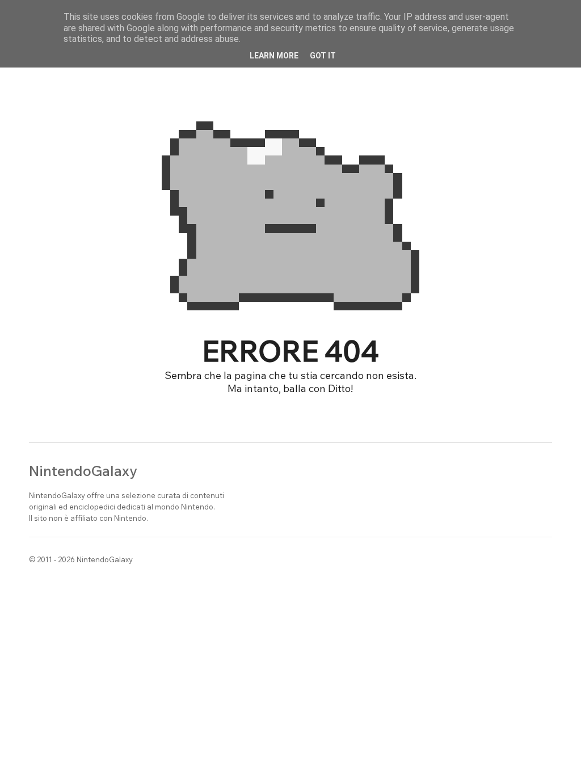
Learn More (274, 55)
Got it (323, 55)
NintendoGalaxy (83, 470)
